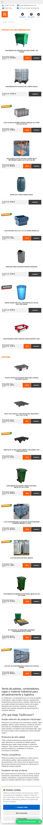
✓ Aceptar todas (22, 807)
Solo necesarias (21, 813)
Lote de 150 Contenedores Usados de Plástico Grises (21, 666)
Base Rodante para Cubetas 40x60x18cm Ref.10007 (21, 339)
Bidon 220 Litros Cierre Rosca (21, 195)
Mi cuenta (31, 17)
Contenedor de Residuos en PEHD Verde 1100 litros (21, 51)
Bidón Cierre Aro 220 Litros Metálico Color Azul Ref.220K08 (21, 303)
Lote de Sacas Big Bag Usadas (21, 558)
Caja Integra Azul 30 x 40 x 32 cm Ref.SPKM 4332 (21, 231)
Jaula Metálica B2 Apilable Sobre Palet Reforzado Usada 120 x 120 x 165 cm (21, 159)
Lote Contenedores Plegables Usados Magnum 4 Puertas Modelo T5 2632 (21, 522)
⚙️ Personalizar (21, 819)
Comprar (36, 58)
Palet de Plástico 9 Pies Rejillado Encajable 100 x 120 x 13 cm (21, 414)
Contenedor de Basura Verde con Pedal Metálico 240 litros (21, 486)
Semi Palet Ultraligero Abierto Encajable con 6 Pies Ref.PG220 (21, 450)
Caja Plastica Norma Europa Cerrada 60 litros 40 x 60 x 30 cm (21, 123)
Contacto (22, 17)
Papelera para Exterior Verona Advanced (21, 267)
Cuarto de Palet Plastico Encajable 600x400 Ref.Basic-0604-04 (21, 378)
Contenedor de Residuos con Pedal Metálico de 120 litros (21, 594)
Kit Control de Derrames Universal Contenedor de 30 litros (21, 630)
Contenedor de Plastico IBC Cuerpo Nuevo (21, 87)
